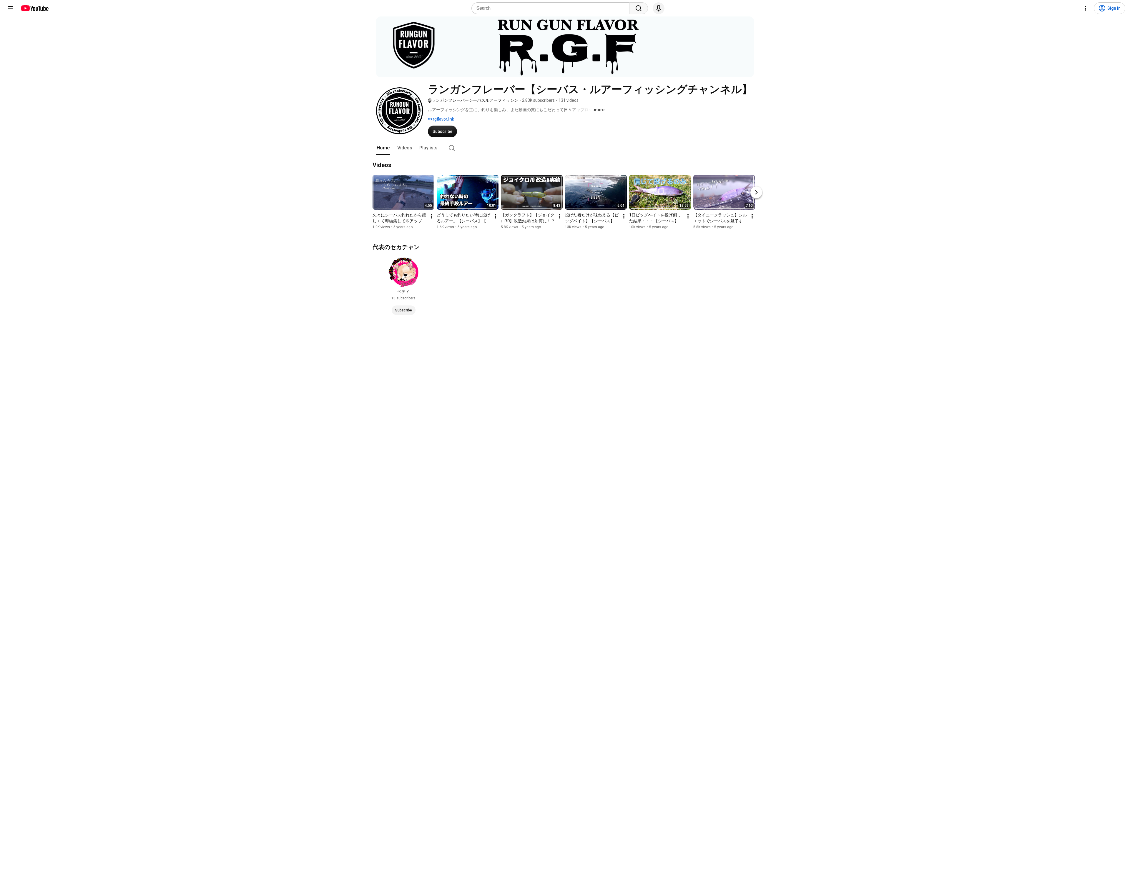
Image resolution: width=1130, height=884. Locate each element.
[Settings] (1085, 8)
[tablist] (565, 148)
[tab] (383, 148)
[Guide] (10, 8)
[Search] (638, 8)
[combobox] (552, 8)
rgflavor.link (443, 119)
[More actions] (431, 216)
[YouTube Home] (34, 8)
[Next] (756, 192)
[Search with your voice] (658, 8)
